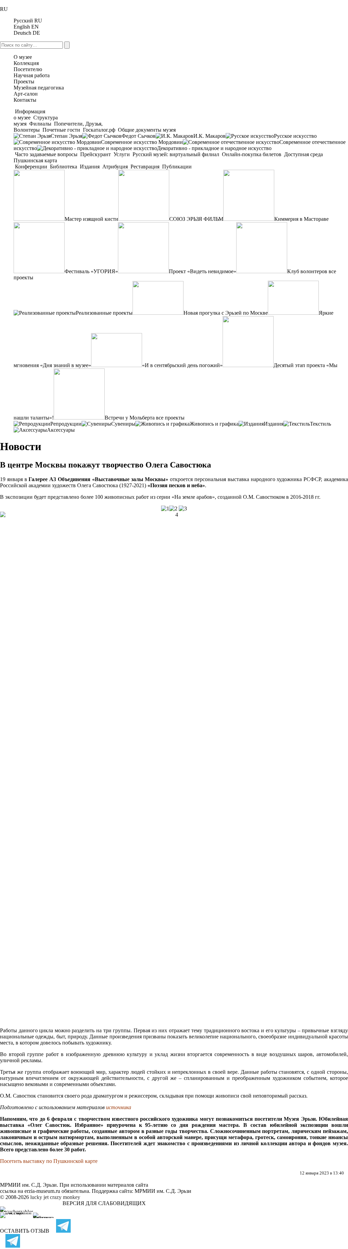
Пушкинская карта (35, 160)
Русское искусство (295, 136)
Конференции (31, 166)
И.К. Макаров (209, 136)
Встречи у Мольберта (130, 418)
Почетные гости (61, 130)
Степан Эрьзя (66, 136)
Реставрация (145, 166)
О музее (23, 57)
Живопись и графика (214, 424)
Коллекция (26, 63)
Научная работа (32, 75)
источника (118, 1107)
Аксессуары (61, 430)
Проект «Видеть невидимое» (202, 271)
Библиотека (64, 166)
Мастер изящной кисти (91, 219)
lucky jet (39, 1197)
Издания (90, 166)
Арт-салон (26, 94)
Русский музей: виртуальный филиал (176, 154)
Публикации (176, 166)
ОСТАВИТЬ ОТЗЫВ (24, 1231)
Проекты (24, 81)
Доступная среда (303, 154)
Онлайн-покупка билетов (252, 154)
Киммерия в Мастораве (301, 219)
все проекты (170, 418)
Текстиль (320, 424)
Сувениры (123, 424)
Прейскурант (95, 154)
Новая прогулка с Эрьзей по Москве (226, 313)
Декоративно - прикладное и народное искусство (214, 148)
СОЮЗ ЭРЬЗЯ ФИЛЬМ (196, 219)
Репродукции (66, 424)
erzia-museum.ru (42, 1191)
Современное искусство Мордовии (142, 142)
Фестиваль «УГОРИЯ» (91, 271)
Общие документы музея (146, 130)
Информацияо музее (29, 114)
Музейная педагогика (39, 88)
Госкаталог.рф (99, 130)
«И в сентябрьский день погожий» (182, 365)
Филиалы (40, 124)
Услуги (121, 154)
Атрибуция (115, 166)
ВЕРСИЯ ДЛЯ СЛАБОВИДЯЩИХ (104, 1203)
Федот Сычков (139, 136)
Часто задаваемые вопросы (46, 154)
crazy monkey (65, 1197)
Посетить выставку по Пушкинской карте (49, 1161)
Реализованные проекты (104, 313)
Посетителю (28, 69)
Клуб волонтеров (307, 271)
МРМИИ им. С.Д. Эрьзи (163, 1191)
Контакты (25, 100)
